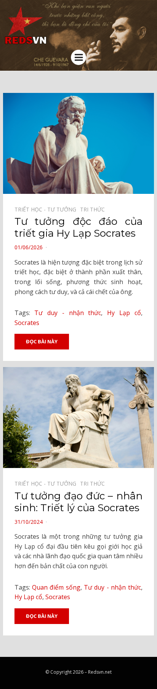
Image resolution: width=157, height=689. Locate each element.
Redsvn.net (100, 672)
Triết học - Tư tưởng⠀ (47, 209)
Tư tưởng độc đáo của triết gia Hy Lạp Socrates (78, 227)
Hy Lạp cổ (124, 313)
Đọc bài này (42, 341)
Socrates (26, 322)
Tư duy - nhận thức (67, 313)
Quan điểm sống (56, 587)
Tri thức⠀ (94, 209)
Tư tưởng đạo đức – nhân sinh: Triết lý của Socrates (78, 502)
